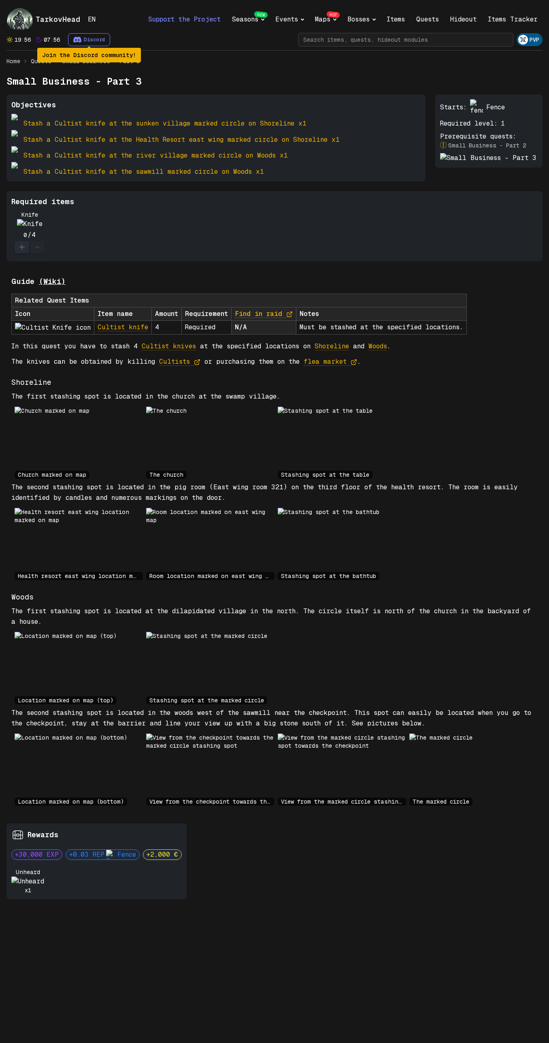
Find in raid (258, 314)
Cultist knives (169, 346)
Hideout (463, 19)
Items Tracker (513, 19)
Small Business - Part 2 (487, 145)
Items (396, 19)
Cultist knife (123, 327)
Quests (427, 19)
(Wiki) (52, 281)
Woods (377, 346)
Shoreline (332, 346)
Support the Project (184, 19)
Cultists (174, 361)
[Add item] (22, 247)
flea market (325, 361)
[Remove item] (37, 247)
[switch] (530, 39)
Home (13, 61)
